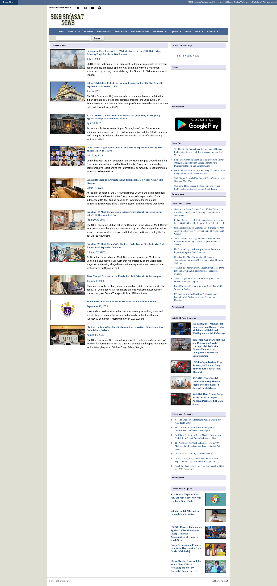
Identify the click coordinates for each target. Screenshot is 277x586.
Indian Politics (121, 31)
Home (61, 31)
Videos (188, 31)
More (197, 31)
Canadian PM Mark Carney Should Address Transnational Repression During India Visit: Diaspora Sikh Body (125, 213)
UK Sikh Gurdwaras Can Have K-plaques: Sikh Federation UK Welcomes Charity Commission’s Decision (126, 328)
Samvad (211, 31)
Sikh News (88, 31)
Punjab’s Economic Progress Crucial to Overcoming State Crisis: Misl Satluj (186, 548)
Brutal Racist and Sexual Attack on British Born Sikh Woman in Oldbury (123, 301)
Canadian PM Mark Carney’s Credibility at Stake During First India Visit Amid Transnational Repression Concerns (126, 245)
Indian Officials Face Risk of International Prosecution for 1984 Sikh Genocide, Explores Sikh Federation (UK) (125, 84)
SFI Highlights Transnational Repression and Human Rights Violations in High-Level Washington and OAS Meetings (209, 328)
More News (158, 31)
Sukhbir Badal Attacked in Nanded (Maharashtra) (185, 512)
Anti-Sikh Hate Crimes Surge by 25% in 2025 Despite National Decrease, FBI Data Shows (208, 399)
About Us (72, 31)
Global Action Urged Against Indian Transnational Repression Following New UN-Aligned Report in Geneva (126, 149)
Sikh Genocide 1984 (140, 31)
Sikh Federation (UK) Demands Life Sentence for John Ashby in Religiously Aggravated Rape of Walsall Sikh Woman (123, 117)
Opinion (174, 31)
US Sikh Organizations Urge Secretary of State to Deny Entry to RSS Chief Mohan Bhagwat (207, 366)
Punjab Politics (104, 31)
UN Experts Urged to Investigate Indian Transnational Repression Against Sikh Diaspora (125, 181)
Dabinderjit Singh (59, 45)
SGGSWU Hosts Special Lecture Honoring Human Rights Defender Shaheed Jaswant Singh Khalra (206, 383)
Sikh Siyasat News (188, 55)
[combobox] (73, 38)
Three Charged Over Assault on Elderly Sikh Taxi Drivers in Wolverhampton (124, 276)
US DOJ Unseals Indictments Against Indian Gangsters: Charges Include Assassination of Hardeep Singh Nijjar (186, 533)
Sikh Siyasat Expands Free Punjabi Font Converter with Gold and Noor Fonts (186, 498)
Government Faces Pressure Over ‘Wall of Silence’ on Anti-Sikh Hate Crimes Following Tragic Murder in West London (124, 52)
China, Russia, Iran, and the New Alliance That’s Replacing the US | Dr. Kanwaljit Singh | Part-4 (186, 566)
